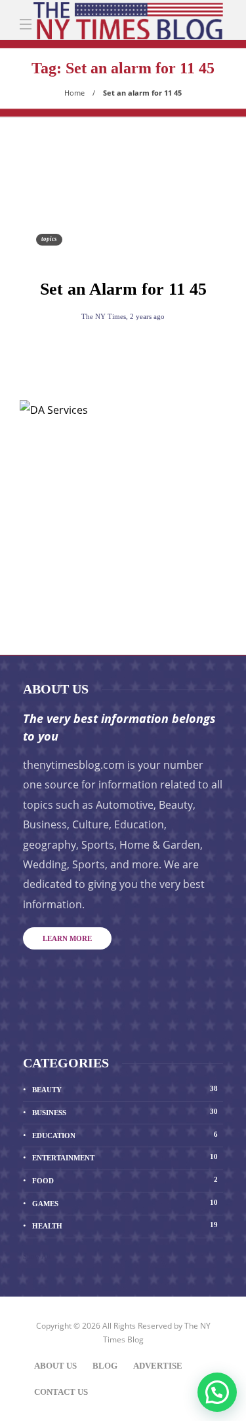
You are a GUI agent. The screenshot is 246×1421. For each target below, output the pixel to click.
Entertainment (125, 1157)
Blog (104, 1366)
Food (125, 1180)
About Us (55, 1366)
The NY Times (103, 316)
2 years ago (147, 316)
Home (74, 93)
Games (125, 1203)
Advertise (157, 1366)
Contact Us (61, 1392)
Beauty (125, 1089)
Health (125, 1225)
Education (125, 1134)
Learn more (67, 938)
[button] (217, 1392)
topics (49, 239)
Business (125, 1111)
